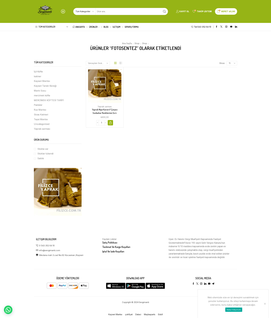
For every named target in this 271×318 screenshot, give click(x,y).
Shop (137, 43)
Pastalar (38, 105)
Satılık (40, 158)
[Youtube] (231, 27)
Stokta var (42, 149)
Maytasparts (149, 314)
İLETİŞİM (116, 26)
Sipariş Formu (132, 26)
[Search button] (164, 11)
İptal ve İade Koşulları (113, 251)
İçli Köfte (38, 71)
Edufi (160, 314)
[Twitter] (221, 27)
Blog (106, 26)
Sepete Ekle (101, 87)
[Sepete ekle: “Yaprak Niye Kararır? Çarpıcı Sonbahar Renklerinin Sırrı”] (110, 122)
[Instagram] (226, 27)
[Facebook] (217, 27)
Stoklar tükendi (45, 153)
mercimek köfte (42, 95)
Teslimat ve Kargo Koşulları (116, 246)
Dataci (138, 314)
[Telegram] (213, 284)
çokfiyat (129, 314)
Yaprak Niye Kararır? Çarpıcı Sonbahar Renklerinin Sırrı (105, 111)
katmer (37, 76)
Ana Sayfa (127, 43)
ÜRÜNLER (93, 26)
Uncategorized (41, 124)
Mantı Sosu (40, 90)
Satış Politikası (109, 242)
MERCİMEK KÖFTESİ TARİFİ (49, 100)
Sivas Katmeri (41, 114)
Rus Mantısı (40, 109)
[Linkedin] (236, 27)
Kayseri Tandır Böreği (45, 86)
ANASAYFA (80, 26)
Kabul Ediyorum (234, 310)
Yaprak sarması (105, 106)
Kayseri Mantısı (42, 81)
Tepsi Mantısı (41, 119)
